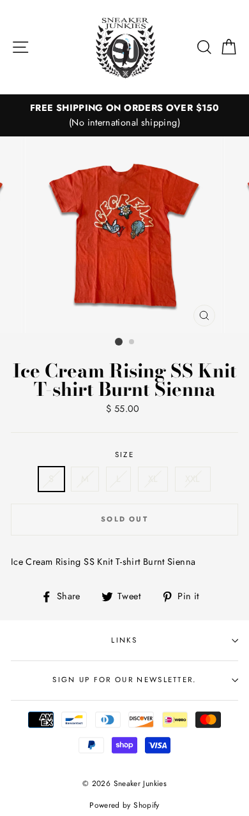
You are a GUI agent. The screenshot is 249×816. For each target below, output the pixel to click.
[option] (124, 115)
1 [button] (119, 342)
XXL (192, 478)
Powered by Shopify (124, 804)
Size (124, 454)
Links (124, 640)
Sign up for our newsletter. (124, 679)
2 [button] (132, 342)
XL (153, 478)
